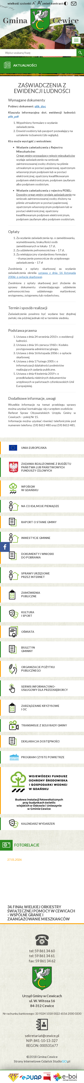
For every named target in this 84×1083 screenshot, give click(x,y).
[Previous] (3, 887)
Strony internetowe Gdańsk (33, 1061)
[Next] (81, 887)
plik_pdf (13, 116)
